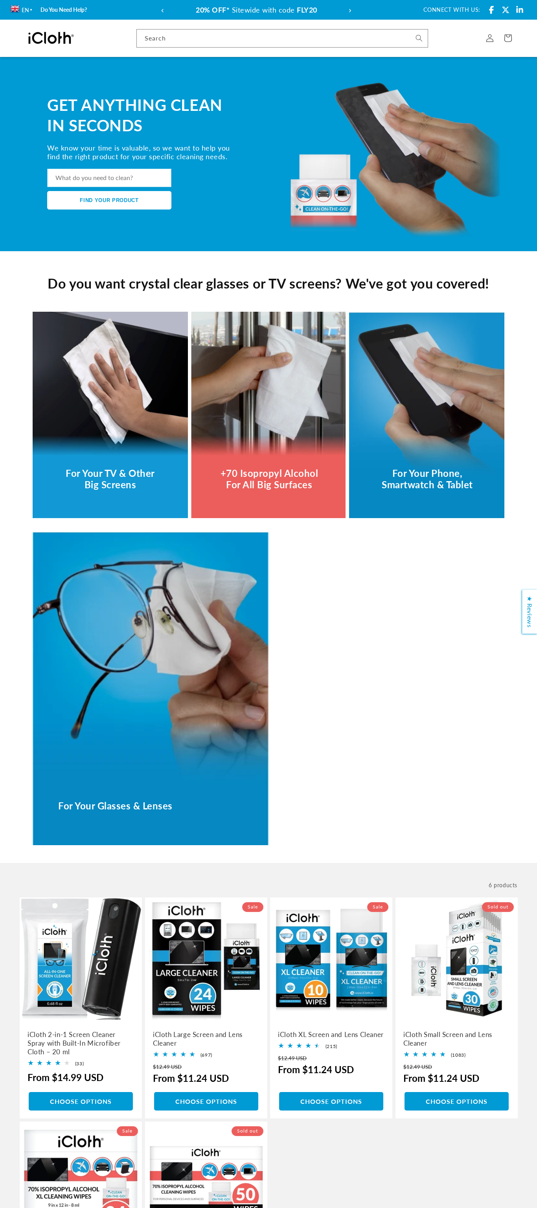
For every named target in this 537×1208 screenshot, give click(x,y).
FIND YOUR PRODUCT (109, 200)
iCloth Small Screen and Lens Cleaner (447, 1038)
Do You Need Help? (63, 9)
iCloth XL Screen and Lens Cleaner (331, 1034)
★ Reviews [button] (529, 611)
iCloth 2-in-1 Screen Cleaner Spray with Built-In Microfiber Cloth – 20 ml (74, 1042)
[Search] (419, 38)
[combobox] (282, 38)
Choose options (81, 1101)
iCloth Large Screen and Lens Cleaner (198, 1038)
